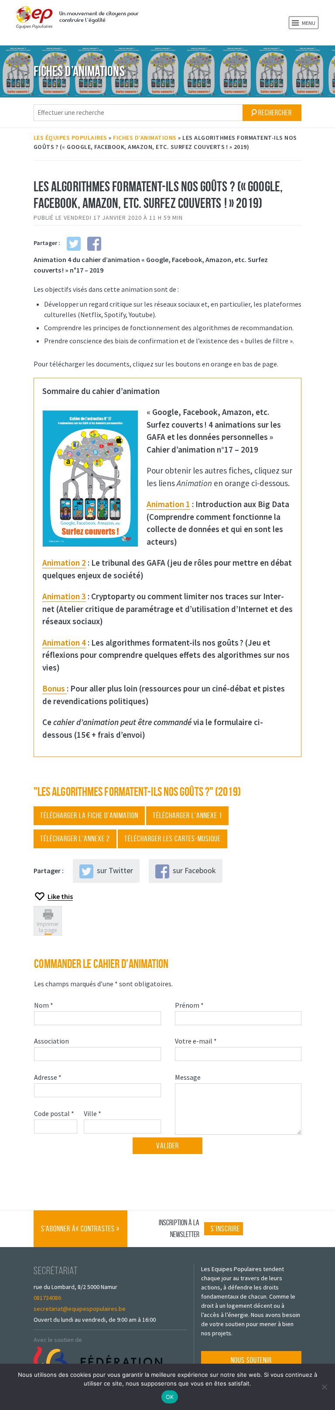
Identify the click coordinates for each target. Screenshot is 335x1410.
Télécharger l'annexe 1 (187, 815)
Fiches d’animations (145, 138)
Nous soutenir (251, 1360)
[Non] (324, 1386)
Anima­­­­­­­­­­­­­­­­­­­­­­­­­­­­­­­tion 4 (64, 642)
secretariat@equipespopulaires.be (80, 1309)
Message (189, 1077)
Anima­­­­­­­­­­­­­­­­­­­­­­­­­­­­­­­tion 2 (64, 562)
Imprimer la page (47, 926)
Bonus (54, 688)
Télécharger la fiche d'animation (89, 815)
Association (52, 1040)
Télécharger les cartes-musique (172, 838)
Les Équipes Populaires (70, 138)
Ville (93, 1113)
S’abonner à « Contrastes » (80, 1235)
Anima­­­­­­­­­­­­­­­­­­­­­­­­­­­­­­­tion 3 (64, 596)
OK (170, 1396)
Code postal (55, 1113)
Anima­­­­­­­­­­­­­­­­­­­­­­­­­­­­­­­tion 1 (168, 504)
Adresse (49, 1077)
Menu (308, 23)
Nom (44, 1004)
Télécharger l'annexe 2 (75, 838)
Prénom (190, 1004)
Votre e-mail (197, 1040)
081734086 (47, 1298)
